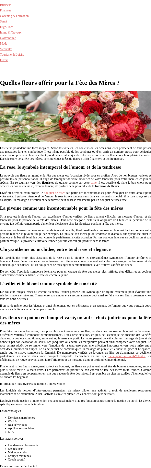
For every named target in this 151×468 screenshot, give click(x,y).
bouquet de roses (54, 192)
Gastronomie (8, 38)
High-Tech (6, 27)
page (94, 182)
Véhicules (6, 49)
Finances (5, 10)
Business (5, 5)
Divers (4, 60)
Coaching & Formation (14, 16)
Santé (3, 21)
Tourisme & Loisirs (12, 54)
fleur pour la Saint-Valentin (127, 356)
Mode (3, 43)
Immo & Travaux (10, 32)
